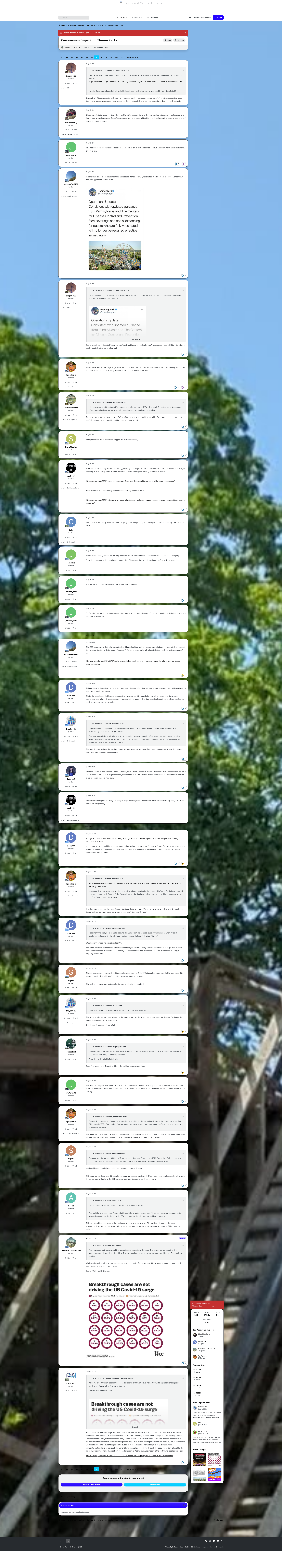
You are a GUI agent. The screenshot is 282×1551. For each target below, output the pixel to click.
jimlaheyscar (71, 155)
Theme (167, 1547)
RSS (80, 1547)
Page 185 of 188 (131, 57)
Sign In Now (155, 1485)
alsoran (71, 1206)
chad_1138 (71, 476)
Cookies (72, 1547)
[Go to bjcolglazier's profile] (71, 366)
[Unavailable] (117, 308)
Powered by (213, 1547)
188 (111, 57)
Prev (66, 57)
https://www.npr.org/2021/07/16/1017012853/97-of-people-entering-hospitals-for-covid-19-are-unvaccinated (129, 1456)
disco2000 (71, 695)
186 (101, 57)
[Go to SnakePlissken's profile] (71, 439)
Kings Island (104, 47)
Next (116, 57)
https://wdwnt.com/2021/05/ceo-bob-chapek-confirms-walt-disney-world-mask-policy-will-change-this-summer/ (130, 481)
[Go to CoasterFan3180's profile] (71, 176)
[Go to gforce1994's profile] (71, 1043)
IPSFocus (175, 1547)
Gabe (71, 530)
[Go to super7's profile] (71, 972)
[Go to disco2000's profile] (71, 687)
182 (82, 57)
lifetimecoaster (71, 408)
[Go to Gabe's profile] (71, 522)
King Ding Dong (204, 1334)
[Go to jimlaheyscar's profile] (71, 147)
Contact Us (63, 1547)
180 (72, 57)
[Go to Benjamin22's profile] (71, 68)
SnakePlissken (71, 447)
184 (92, 57)
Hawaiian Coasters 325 (73, 47)
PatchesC (71, 779)
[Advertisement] (207, 1499)
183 (87, 57)
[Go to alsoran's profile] (71, 1197)
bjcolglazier (71, 375)
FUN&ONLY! (71, 1383)
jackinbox (71, 563)
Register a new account (91, 1485)
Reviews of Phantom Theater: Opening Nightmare (81, 33)
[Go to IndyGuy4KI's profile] (71, 721)
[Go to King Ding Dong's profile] (195, 1335)
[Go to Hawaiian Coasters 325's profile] (62, 47)
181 (77, 57)
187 (106, 57)
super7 (71, 980)
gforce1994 (71, 1052)
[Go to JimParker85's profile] (71, 1085)
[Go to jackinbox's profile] (71, 554)
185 (96, 57)
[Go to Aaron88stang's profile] (71, 114)
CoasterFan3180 (119, 71)
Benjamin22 (71, 76)
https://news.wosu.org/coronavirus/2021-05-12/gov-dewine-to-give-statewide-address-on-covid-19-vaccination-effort (135, 81)
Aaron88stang (71, 122)
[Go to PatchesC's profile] (71, 771)
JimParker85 (71, 1093)
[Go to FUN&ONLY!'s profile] (71, 1375)
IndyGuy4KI (71, 729)
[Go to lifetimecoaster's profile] (71, 399)
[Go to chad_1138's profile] (71, 468)
